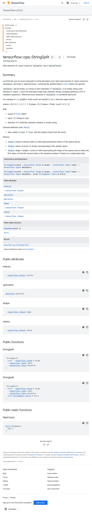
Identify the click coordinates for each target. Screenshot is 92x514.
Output (11, 142)
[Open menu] (3, 3)
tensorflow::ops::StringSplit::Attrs (16, 245)
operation (8, 195)
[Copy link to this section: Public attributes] (26, 259)
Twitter (5, 485)
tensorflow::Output (15, 190)
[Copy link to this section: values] (12, 321)
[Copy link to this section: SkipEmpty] (16, 417)
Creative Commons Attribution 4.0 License (67, 452)
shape (6, 203)
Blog (4, 473)
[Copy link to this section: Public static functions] (34, 410)
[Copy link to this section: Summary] (17, 75)
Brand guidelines (53, 485)
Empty (66, 84)
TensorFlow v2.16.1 (13, 10)
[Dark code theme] (83, 272)
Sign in (86, 3)
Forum (5, 477)
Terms (5, 498)
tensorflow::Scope (32, 165)
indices (7, 186)
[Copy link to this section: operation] (16, 285)
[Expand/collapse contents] (16, 25)
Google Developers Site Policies (67, 455)
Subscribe (40, 503)
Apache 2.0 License (35, 455)
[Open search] (62, 2)
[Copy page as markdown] (60, 57)
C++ (37, 19)
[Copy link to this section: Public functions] (26, 342)
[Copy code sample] (87, 272)
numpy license (68, 457)
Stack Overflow (53, 481)
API (15, 19)
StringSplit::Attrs (48, 174)
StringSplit (9, 165)
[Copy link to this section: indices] (13, 266)
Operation (8, 199)
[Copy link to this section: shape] (12, 303)
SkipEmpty (8, 228)
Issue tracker (52, 473)
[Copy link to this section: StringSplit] (16, 349)
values (7, 212)
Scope (18, 114)
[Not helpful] (87, 19)
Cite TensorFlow (53, 489)
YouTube (6, 489)
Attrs (26, 127)
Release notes (52, 477)
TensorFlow (7, 19)
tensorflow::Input (61, 165)
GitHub (5, 481)
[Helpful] (84, 19)
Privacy (13, 498)
